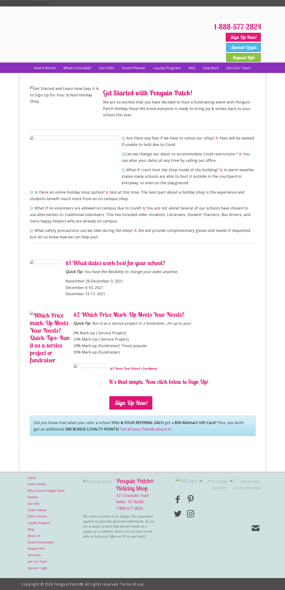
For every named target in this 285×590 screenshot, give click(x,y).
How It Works (37, 484)
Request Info (36, 548)
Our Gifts (34, 504)
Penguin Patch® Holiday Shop (115, 40)
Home (32, 478)
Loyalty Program (39, 523)
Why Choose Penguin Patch (46, 491)
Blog (31, 529)
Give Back (34, 555)
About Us (34, 536)
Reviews (33, 497)
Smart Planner (37, 510)
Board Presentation (41, 542)
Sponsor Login (37, 568)
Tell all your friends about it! (145, 429)
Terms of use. (132, 584)
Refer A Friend (37, 516)
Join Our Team (37, 561)
